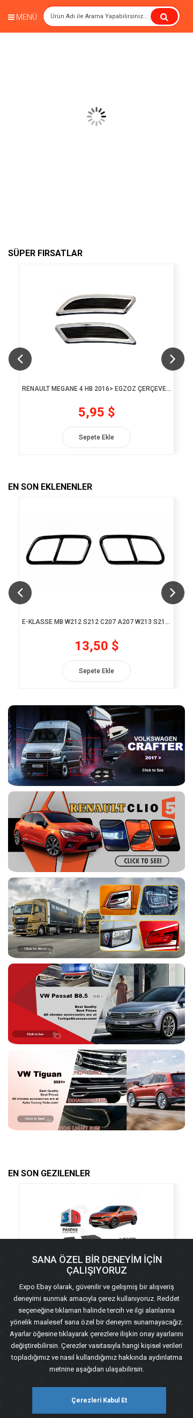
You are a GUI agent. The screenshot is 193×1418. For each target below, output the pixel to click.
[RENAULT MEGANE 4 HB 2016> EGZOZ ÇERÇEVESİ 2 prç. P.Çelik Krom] (96, 320)
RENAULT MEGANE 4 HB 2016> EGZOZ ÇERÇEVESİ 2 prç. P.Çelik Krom (96, 389)
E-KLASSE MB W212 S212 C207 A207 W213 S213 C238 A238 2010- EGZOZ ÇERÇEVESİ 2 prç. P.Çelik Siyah (96, 622)
